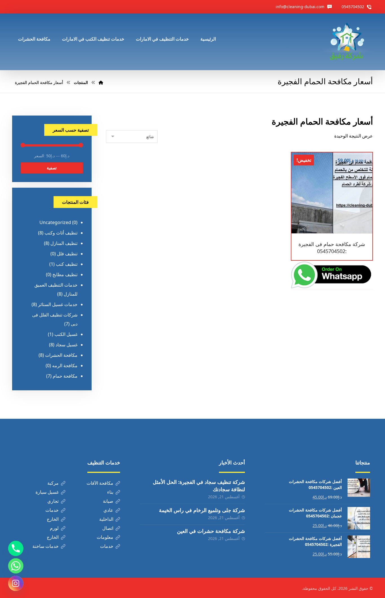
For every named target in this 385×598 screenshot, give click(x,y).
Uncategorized (55, 222)
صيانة (108, 501)
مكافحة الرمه (65, 365)
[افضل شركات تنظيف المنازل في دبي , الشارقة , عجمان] (346, 42)
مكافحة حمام (65, 376)
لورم (54, 528)
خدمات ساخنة (45, 546)
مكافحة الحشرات (61, 355)
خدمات (52, 510)
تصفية (52, 167)
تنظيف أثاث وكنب (61, 233)
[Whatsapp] (15, 565)
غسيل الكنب (66, 334)
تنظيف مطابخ (65, 274)
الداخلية (106, 519)
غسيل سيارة (47, 492)
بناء (110, 492)
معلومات (105, 537)
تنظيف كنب (67, 264)
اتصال (107, 528)
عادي (108, 510)
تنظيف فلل (67, 254)
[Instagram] (15, 583)
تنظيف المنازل (64, 243)
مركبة (53, 483)
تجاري (53, 501)
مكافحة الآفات (100, 483)
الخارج (53, 519)
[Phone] (15, 548)
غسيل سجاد (67, 345)
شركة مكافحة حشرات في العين (211, 531)
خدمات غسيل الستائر (58, 304)
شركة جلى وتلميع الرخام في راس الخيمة (202, 510)
